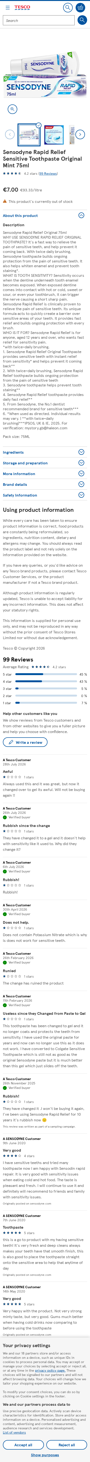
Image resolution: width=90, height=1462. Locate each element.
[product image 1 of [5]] (45, 77)
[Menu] (7, 7)
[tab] (29, 134)
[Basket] (80, 7)
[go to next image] (80, 134)
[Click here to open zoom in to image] (12, 109)
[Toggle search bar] (68, 7)
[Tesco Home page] (22, 7)
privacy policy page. (50, 1370)
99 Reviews (48, 173)
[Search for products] (82, 20)
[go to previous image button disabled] (10, 134)
